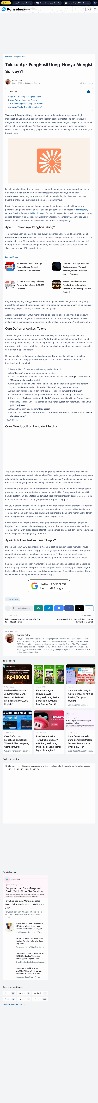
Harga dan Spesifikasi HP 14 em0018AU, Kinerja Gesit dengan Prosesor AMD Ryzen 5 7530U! (29, 971)
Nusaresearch (80, 209)
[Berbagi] (89, 608)
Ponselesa (18, 1080)
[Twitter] (79, 608)
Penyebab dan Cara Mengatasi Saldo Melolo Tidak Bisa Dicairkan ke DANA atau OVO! (25, 904)
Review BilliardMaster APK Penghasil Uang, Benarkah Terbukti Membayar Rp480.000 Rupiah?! (16, 697)
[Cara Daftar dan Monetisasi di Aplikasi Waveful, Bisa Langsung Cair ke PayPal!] (17, 729)
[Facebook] (69, 608)
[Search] (89, 9)
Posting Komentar (23, 608)
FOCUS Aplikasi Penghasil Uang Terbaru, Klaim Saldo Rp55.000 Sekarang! (30, 285)
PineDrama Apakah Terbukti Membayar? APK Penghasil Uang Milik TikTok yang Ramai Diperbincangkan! (48, 743)
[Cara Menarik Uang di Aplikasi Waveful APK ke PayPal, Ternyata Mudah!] (80, 683)
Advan (21, 993)
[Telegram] (48, 608)
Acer (7, 993)
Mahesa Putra (23, 635)
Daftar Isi (12, 92)
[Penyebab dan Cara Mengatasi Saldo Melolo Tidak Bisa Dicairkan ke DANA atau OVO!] (25, 897)
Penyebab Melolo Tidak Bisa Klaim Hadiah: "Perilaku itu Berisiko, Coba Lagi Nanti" (29, 941)
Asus (7, 999)
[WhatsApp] (38, 608)
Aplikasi (37, 993)
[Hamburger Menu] (94, 9)
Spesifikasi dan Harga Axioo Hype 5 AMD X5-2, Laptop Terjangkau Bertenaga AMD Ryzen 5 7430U (30, 956)
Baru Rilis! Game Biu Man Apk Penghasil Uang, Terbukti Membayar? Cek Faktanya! (29, 267)
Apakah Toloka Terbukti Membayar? (26, 107)
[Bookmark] (8, 609)
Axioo (22, 999)
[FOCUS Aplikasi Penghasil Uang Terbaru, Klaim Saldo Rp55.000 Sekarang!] (10, 288)
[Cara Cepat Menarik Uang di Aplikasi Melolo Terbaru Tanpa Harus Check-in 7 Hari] (80, 729)
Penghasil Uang (13, 599)
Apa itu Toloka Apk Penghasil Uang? (26, 97)
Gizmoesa (17, 1077)
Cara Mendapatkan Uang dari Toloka (26, 103)
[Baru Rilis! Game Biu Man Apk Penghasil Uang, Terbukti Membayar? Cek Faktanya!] (10, 270)
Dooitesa (17, 1084)
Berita (37, 999)
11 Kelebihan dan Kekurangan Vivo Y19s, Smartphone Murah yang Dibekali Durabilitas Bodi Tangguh (29, 926)
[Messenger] (59, 608)
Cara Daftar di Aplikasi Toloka (23, 100)
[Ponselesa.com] (16, 9)
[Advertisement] (49, 33)
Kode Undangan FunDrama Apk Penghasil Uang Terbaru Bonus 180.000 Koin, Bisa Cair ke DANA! (48, 697)
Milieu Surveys (37, 213)
